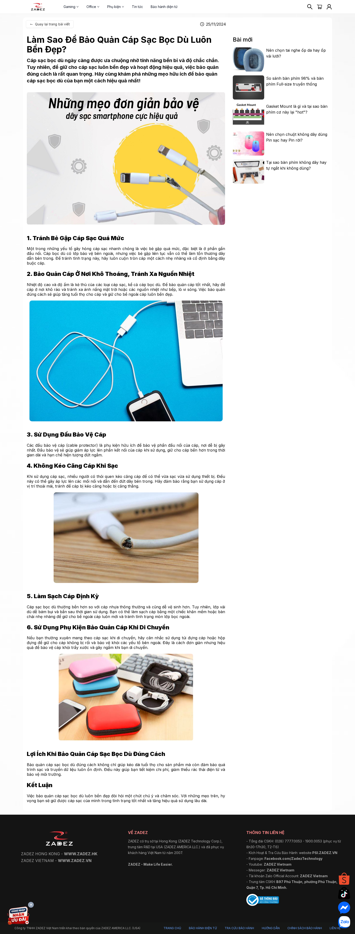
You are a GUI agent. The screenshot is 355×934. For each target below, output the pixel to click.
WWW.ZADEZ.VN (75, 860)
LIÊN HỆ (335, 928)
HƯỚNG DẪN (271, 928)
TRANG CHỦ (172, 928)
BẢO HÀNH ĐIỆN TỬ (203, 928)
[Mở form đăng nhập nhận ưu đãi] (18, 916)
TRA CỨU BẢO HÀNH (239, 928)
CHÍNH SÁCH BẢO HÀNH (304, 928)
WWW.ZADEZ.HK (80, 853)
